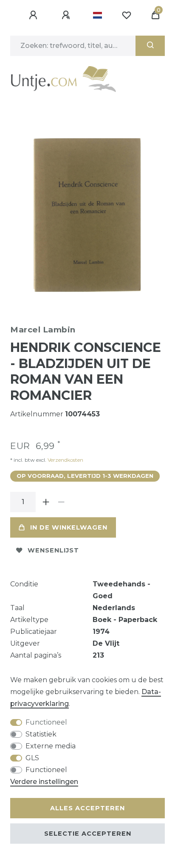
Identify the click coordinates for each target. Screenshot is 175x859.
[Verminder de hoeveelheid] (61, 502)
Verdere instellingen (44, 782)
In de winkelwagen (68, 527)
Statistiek (40, 734)
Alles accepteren (87, 808)
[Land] (97, 15)
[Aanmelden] (34, 15)
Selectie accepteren (87, 833)
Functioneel (46, 722)
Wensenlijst (53, 550)
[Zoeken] (150, 46)
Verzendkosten (64, 460)
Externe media (50, 746)
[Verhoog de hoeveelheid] (46, 502)
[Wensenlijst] (126, 15)
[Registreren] (67, 15)
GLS (32, 758)
